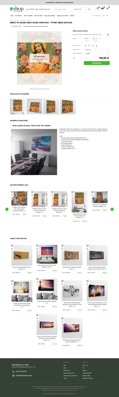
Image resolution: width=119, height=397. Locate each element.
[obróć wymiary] (108, 34)
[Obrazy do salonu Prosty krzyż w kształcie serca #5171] (72, 255)
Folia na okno (38, 15)
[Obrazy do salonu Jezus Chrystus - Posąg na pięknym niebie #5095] (47, 254)
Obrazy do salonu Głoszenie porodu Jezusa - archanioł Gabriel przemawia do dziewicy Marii (97, 304)
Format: (74, 38)
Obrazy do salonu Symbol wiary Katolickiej (47, 301)
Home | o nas (85, 365)
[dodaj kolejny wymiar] (87, 34)
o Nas (11, 15)
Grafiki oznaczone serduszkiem (70, 375)
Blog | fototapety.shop (96, 15)
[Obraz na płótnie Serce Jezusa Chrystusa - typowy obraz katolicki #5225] (80, 201)
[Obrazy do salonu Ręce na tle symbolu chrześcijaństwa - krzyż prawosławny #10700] (21, 291)
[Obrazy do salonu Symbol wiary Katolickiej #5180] (47, 289)
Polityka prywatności (87, 373)
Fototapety (18, 15)
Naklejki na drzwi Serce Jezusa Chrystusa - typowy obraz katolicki (39, 210)
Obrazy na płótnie (62, 15)
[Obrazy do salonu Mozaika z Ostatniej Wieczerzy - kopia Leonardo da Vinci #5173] (97, 255)
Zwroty (65, 378)
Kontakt (103, 15)
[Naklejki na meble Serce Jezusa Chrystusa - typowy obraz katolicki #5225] (59, 199)
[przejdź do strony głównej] (16, 9)
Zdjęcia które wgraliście (69, 373)
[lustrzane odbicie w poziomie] (92, 45)
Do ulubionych (15, 26)
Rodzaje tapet (67, 370)
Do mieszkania (23, 20)
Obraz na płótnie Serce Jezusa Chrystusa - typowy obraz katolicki (79, 215)
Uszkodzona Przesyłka (87, 378)
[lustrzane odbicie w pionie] (96, 45)
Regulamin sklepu (86, 375)
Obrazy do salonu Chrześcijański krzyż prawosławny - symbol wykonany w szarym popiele (72, 304)
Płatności (84, 370)
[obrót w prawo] (85, 45)
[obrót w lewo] (89, 45)
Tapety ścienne (28, 15)
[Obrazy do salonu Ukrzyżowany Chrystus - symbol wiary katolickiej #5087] (72, 328)
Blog (65, 365)
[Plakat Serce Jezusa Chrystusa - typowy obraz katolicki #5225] (100, 197)
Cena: (74, 58)
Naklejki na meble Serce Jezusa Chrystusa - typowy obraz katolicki (59, 210)
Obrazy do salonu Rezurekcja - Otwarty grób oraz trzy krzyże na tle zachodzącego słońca (47, 338)
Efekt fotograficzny (77, 53)
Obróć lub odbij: (76, 45)
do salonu (29, 20)
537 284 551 (32, 9)
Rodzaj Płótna (76, 49)
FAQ (83, 368)
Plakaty (72, 15)
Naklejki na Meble (49, 15)
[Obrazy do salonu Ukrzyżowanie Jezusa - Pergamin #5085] (21, 255)
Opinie (107, 15)
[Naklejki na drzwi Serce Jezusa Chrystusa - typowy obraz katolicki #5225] (39, 199)
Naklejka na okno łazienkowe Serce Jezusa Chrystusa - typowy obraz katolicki (19, 209)
